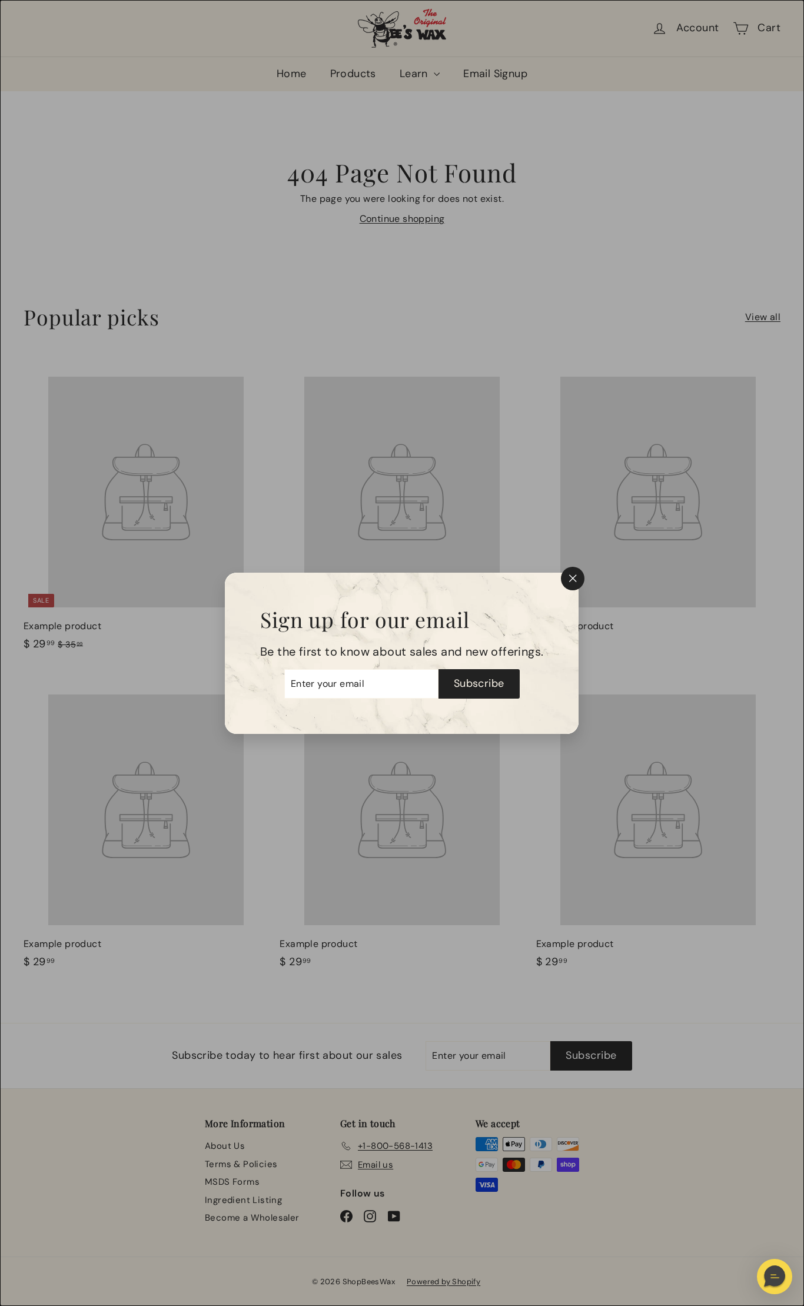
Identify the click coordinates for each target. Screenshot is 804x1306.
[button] (774, 1276)
